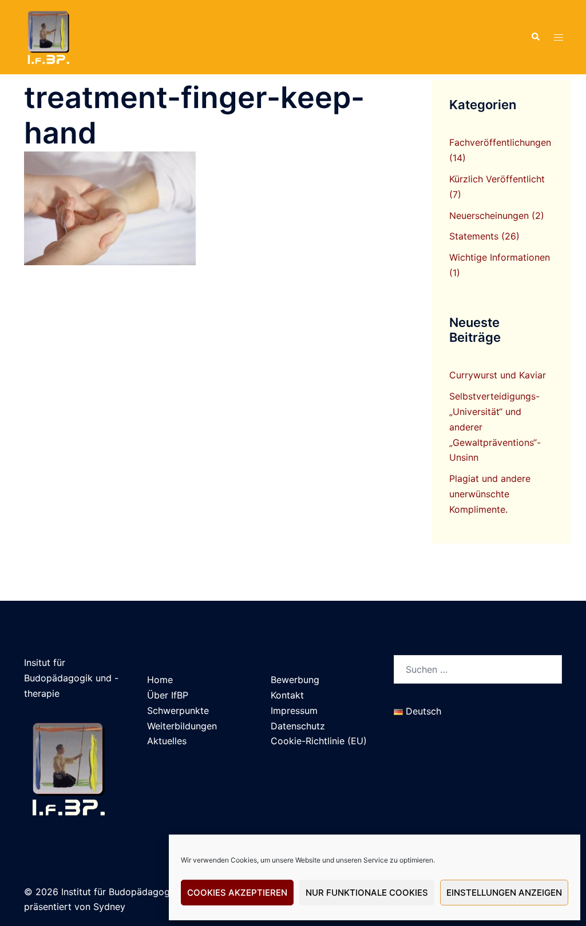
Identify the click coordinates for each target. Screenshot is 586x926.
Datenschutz (298, 726)
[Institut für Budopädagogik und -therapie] (47, 36)
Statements (473, 236)
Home (160, 679)
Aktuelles (167, 741)
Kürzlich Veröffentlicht (497, 179)
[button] (535, 37)
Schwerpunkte (178, 710)
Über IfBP (167, 695)
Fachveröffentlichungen (500, 142)
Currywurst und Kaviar (497, 375)
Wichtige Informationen (499, 257)
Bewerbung (295, 679)
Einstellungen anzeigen (504, 892)
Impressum (294, 710)
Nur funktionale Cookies (367, 892)
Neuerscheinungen (489, 215)
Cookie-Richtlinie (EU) (319, 741)
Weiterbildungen (182, 726)
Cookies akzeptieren (237, 892)
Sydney (109, 906)
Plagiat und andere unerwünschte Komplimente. (489, 494)
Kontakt (287, 695)
